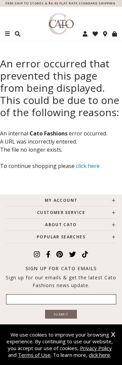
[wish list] (95, 34)
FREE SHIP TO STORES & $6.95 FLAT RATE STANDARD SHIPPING (60, 3)
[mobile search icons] (17, 34)
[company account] (85, 34)
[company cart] (114, 34)
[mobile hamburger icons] (7, 33)
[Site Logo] (61, 24)
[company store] (105, 34)
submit (61, 314)
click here (88, 166)
